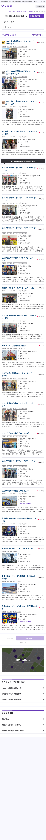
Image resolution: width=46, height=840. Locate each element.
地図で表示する (37, 35)
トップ (4, 11)
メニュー (10, 27)
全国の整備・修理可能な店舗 (17, 11)
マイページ (40, 6)
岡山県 (31, 11)
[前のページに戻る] (3, 16)
